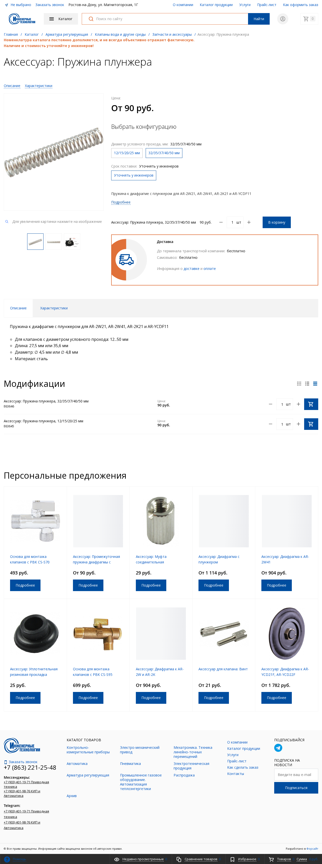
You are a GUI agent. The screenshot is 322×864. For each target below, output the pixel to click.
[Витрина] (299, 384)
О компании (183, 4)
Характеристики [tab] (54, 308)
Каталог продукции (216, 4)
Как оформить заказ (300, 4)
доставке (191, 268)
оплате (210, 268)
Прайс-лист (266, 4)
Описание (12, 85)
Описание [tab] (18, 308)
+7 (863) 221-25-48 (30, 767)
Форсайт (312, 848)
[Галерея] (307, 384)
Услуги (245, 4)
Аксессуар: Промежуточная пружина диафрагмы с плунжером (96, 562)
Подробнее (121, 202)
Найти (259, 18)
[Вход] (282, 18)
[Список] (315, 384)
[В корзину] (311, 404)
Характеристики (38, 85)
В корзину (276, 222)
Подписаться (296, 787)
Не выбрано (20, 4)
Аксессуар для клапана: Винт (223, 669)
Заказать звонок (49, 4)
